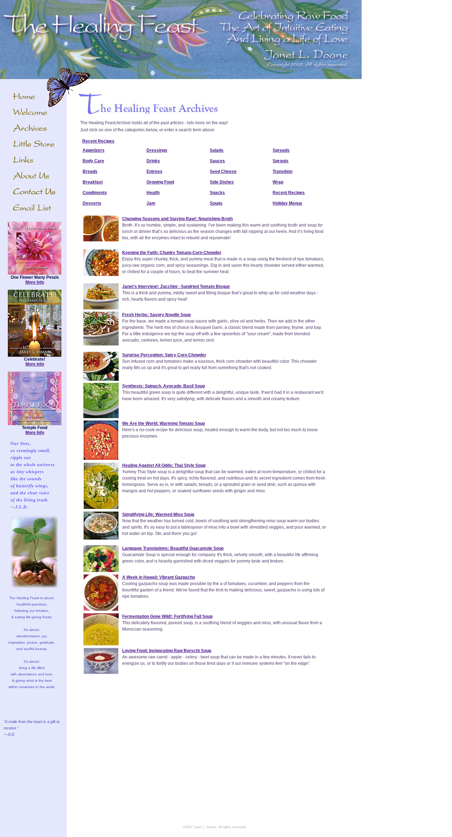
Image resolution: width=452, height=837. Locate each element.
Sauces (217, 160)
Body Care (93, 160)
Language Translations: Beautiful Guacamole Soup (173, 548)
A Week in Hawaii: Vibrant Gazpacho (158, 577)
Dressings (157, 150)
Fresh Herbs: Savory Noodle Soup (156, 314)
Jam (151, 203)
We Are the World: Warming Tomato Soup (163, 423)
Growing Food (160, 182)
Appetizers (94, 150)
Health (153, 192)
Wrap (278, 182)
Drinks (153, 160)
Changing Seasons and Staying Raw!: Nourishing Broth (177, 218)
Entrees (154, 171)
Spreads (281, 150)
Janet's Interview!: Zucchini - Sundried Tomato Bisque (176, 286)
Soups (216, 203)
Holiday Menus (287, 203)
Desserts (92, 203)
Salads (217, 150)
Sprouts (281, 160)
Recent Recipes (98, 141)
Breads (90, 171)
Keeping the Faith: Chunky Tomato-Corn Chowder (171, 252)
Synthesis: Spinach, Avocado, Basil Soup (163, 386)
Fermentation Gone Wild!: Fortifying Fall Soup (167, 616)
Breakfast (93, 182)
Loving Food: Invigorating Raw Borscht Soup (166, 650)
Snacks (217, 192)
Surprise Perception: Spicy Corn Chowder (164, 355)
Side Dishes (222, 182)
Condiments (95, 192)
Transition (282, 171)
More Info (34, 282)
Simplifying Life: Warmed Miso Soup (158, 514)
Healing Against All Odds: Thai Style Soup (164, 465)
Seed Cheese (223, 171)
